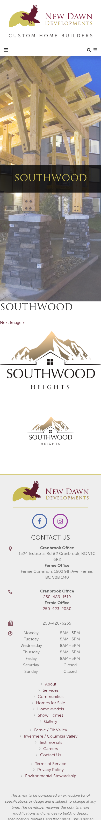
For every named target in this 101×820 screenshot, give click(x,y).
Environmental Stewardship (50, 775)
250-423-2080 (57, 608)
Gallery (50, 721)
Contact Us (50, 754)
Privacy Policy (50, 769)
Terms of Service (50, 763)
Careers (50, 748)
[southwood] (50, 361)
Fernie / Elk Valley (50, 729)
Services (51, 690)
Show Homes (50, 715)
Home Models (50, 708)
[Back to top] (86, 805)
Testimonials (50, 742)
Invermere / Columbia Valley (50, 736)
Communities (50, 696)
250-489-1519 (57, 596)
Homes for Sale (50, 702)
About (50, 684)
